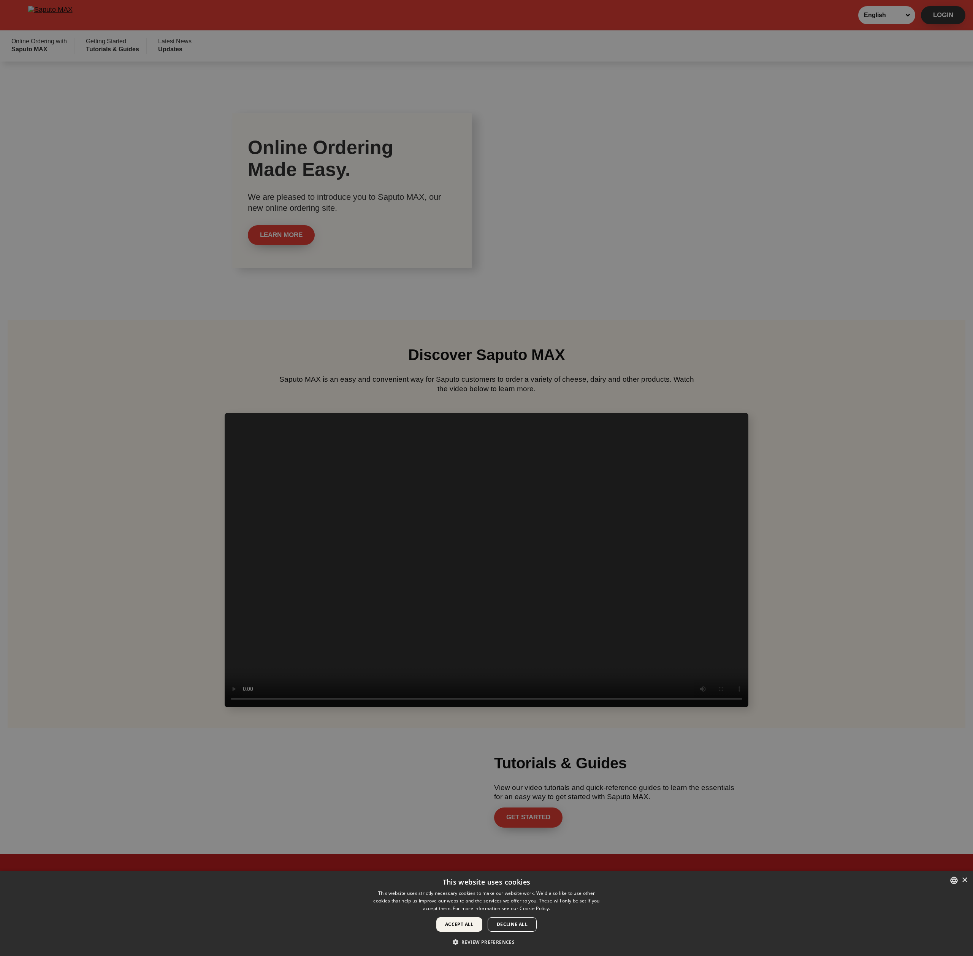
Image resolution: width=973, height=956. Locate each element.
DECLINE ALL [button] (512, 924)
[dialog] (486, 913)
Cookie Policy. (535, 908)
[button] (486, 942)
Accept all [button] (459, 924)
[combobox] (954, 880)
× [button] (964, 880)
